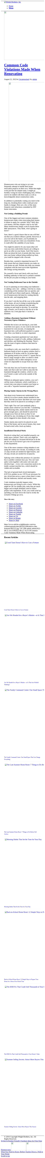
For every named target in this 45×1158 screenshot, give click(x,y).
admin (34, 79)
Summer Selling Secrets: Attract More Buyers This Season (20, 1127)
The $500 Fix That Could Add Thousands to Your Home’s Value (22, 1054)
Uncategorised (24, 79)
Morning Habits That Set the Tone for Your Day (17, 907)
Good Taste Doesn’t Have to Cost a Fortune (16, 610)
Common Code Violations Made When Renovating (22, 69)
